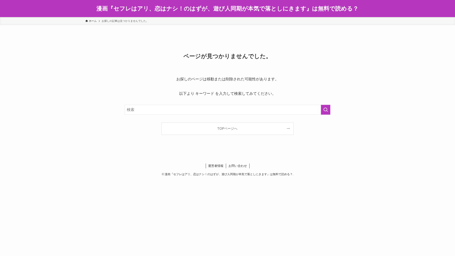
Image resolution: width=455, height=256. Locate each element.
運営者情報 (215, 166)
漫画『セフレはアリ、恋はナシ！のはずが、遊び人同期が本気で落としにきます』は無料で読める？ (227, 8)
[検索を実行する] (325, 110)
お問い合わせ (237, 166)
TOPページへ (227, 128)
